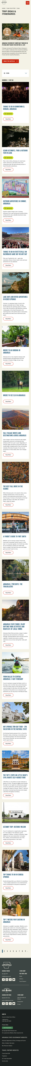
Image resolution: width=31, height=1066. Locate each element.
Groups (19, 1004)
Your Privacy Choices (7, 1027)
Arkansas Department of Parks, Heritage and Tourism (14, 1040)
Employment (20, 1001)
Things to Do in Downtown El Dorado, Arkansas (14, 107)
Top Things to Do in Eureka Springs (13, 875)
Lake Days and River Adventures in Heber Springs (15, 298)
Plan (18, 8)
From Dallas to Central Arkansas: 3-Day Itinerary (13, 677)
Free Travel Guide (23, 973)
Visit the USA (5, 1061)
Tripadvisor (4, 1056)
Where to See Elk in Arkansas (14, 395)
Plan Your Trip (11, 8)
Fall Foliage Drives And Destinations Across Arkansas (14, 434)
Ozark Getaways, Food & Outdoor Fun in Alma (15, 151)
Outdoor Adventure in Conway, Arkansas (14, 202)
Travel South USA (6, 1053)
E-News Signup (22, 971)
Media (20, 976)
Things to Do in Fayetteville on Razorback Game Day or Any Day (15, 253)
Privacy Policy (5, 1024)
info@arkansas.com (6, 976)
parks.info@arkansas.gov (7, 1000)
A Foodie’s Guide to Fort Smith (14, 536)
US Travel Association (7, 1058)
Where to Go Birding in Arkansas (11, 351)
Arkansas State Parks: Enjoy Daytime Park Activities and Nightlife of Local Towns (14, 626)
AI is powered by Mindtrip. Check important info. (12, 1033)
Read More (9, 119)
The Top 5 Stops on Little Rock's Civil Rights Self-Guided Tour (15, 776)
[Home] (4, 3)
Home (3, 8)
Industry (21, 979)
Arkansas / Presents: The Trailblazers (12, 585)
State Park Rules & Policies (21, 998)
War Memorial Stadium (7, 1045)
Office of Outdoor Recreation (8, 1043)
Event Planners (22, 981)
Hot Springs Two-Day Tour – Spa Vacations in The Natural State (15, 728)
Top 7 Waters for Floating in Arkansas (14, 920)
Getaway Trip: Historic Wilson (14, 827)
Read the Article (9, 61)
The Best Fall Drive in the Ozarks (13, 487)
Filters (7, 73)
